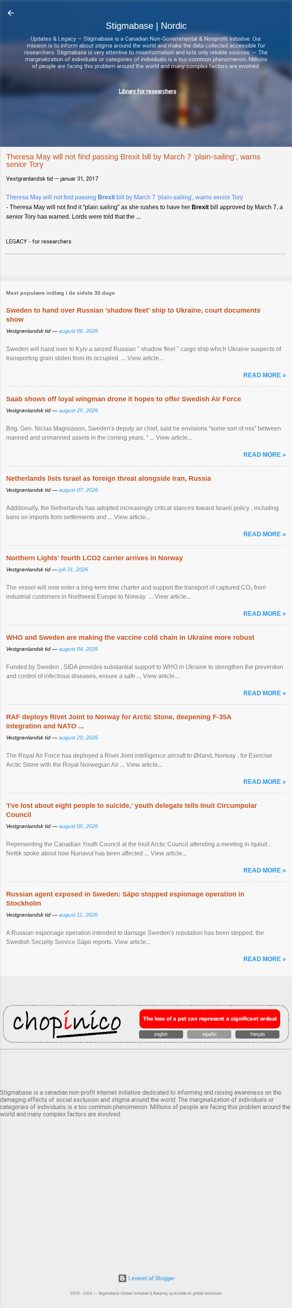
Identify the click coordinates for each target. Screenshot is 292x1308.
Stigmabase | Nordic (146, 26)
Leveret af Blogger (151, 1278)
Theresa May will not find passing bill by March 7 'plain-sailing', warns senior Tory (124, 197)
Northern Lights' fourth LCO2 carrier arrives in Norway (94, 558)
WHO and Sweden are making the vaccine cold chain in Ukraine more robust (130, 637)
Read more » (264, 375)
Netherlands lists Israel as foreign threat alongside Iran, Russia (108, 478)
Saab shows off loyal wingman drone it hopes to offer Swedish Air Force (123, 399)
